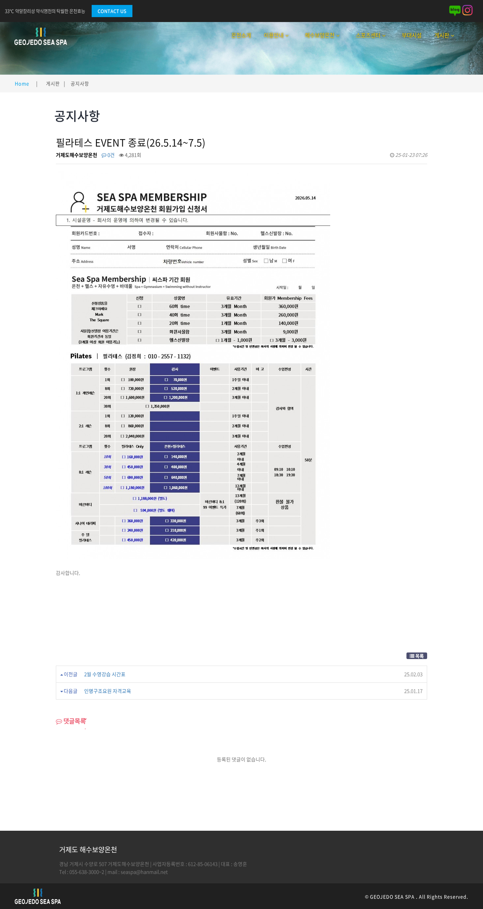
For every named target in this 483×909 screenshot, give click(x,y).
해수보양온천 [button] (319, 35)
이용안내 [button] (274, 35)
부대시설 (412, 35)
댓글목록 (74, 720)
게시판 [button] (441, 35)
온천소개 (241, 35)
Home (22, 83)
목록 (419, 655)
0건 (110, 155)
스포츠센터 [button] (368, 35)
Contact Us (112, 11)
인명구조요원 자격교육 (107, 691)
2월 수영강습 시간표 (105, 674)
